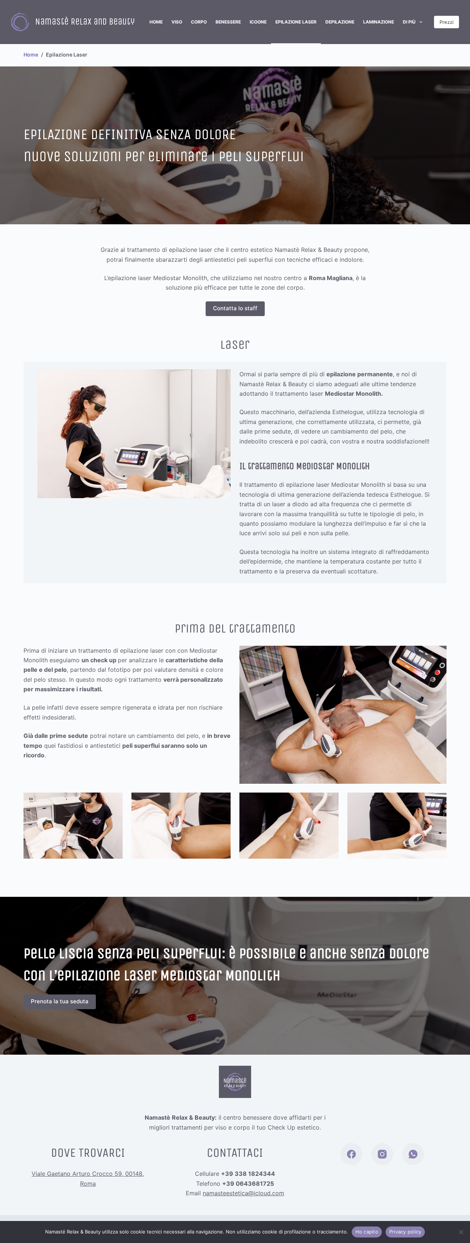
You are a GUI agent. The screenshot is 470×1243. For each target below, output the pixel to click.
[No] (460, 1232)
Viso (176, 22)
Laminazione (378, 22)
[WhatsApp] (413, 1154)
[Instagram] (382, 1154)
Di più (409, 22)
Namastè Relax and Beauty (85, 21)
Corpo (199, 22)
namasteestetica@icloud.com (243, 1193)
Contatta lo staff (235, 308)
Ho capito (366, 1232)
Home (156, 22)
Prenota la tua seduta (59, 1001)
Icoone (258, 22)
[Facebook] (351, 1154)
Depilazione (339, 22)
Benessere (228, 22)
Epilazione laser (296, 22)
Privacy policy (405, 1232)
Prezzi (446, 22)
